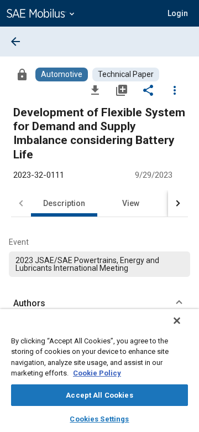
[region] (99, 370)
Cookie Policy (97, 373)
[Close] (177, 320)
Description (64, 203)
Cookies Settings (99, 419)
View (130, 203)
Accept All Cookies (99, 395)
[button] (99, 303)
